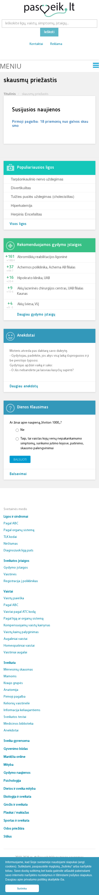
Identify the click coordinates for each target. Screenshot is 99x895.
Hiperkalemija (21, 205)
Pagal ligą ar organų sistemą (23, 619)
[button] (66, 880)
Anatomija (11, 690)
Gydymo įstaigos (16, 568)
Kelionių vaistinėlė (17, 703)
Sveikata (10, 663)
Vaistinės (10, 574)
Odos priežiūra (14, 828)
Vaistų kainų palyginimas (21, 632)
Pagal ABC (11, 523)
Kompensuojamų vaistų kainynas (27, 625)
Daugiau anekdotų (24, 386)
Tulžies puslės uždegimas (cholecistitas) (42, 196)
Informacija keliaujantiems (22, 710)
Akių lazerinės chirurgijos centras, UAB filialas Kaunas (50, 291)
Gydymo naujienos (17, 773)
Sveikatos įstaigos (16, 561)
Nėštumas (11, 544)
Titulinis (10, 94)
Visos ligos (18, 224)
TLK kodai (10, 537)
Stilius (8, 836)
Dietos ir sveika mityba (20, 789)
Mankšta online (14, 757)
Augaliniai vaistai (15, 639)
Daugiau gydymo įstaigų (36, 315)
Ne (22, 430)
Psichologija (12, 781)
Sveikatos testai (15, 717)
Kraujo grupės (13, 683)
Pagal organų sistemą (19, 530)
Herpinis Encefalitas (26, 214)
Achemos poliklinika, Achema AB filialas (46, 267)
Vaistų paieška (14, 598)
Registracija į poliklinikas (21, 581)
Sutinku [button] (22, 888)
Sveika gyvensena (17, 741)
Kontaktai (36, 44)
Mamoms (10, 676)
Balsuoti (20, 459)
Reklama (56, 44)
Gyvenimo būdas (16, 749)
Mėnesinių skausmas (18, 669)
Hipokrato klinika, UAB (33, 278)
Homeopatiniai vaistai (19, 646)
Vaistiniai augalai (15, 652)
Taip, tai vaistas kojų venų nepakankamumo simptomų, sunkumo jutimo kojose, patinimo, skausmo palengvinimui (52, 443)
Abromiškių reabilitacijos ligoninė (42, 257)
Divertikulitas (21, 187)
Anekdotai (11, 730)
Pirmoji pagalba (14, 697)
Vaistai (8, 591)
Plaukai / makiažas (16, 813)
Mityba (8, 765)
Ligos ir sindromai (16, 517)
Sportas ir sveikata (16, 821)
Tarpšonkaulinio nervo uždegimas (37, 178)
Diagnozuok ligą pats (18, 550)
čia (62, 879)
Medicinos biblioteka (18, 724)
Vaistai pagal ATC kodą (20, 612)
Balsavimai (18, 474)
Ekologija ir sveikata (17, 797)
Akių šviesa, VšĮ (28, 304)
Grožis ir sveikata (16, 805)
